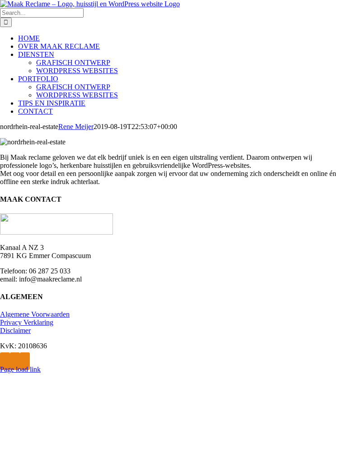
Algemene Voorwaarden (35, 314)
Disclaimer (15, 330)
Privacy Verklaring (26, 322)
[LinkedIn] (25, 361)
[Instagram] (15, 361)
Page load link (20, 369)
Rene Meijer (76, 126)
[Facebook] (5, 361)
